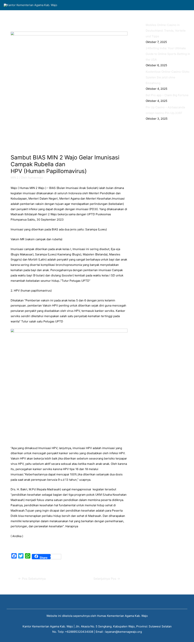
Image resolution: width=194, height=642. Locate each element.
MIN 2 (14, 177)
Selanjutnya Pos (106, 578)
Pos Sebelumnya (32, 578)
